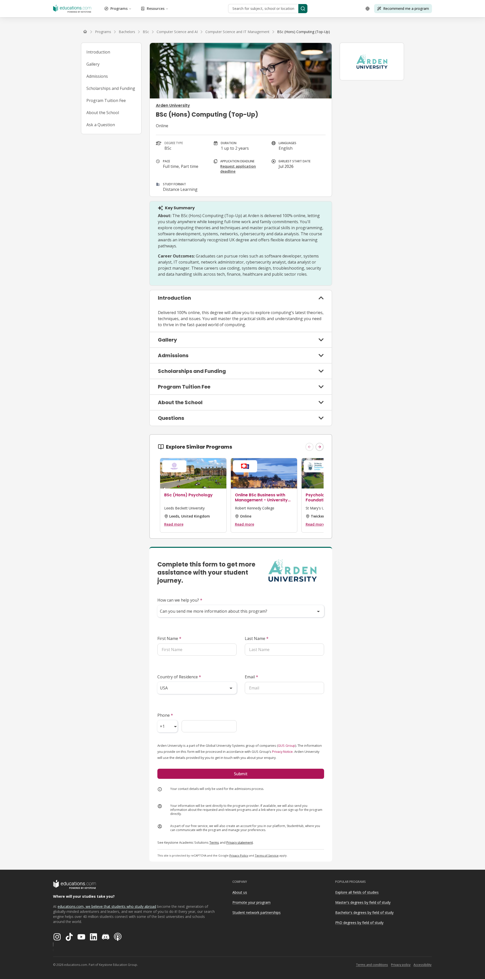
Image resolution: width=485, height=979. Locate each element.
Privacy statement (239, 842)
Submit (241, 774)
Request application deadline (238, 169)
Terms (214, 842)
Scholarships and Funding (110, 88)
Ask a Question (100, 124)
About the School (102, 112)
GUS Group (286, 745)
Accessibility (422, 965)
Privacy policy (400, 965)
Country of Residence (179, 677)
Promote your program (251, 902)
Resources (155, 8)
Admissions (97, 76)
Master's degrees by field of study (363, 902)
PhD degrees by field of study (359, 922)
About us (239, 892)
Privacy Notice (282, 751)
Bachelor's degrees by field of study (364, 912)
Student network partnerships (256, 912)
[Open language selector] (367, 8)
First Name (169, 638)
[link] (303, 31)
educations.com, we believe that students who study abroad (107, 906)
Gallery (93, 64)
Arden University (173, 105)
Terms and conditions (372, 965)
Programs (119, 8)
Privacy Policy (238, 855)
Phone (165, 715)
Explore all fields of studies (357, 892)
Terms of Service (267, 855)
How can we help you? (179, 600)
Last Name (257, 638)
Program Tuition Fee (106, 100)
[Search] (302, 8)
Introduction (98, 52)
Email (251, 677)
